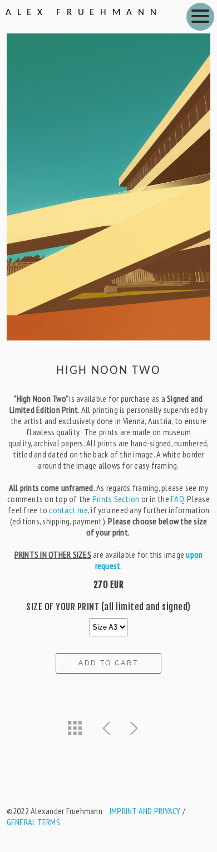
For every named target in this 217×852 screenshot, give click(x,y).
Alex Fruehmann (84, 12)
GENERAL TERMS (33, 821)
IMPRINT (123, 810)
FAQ (177, 498)
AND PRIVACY (159, 810)
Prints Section (116, 498)
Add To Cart (108, 663)
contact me (68, 509)
